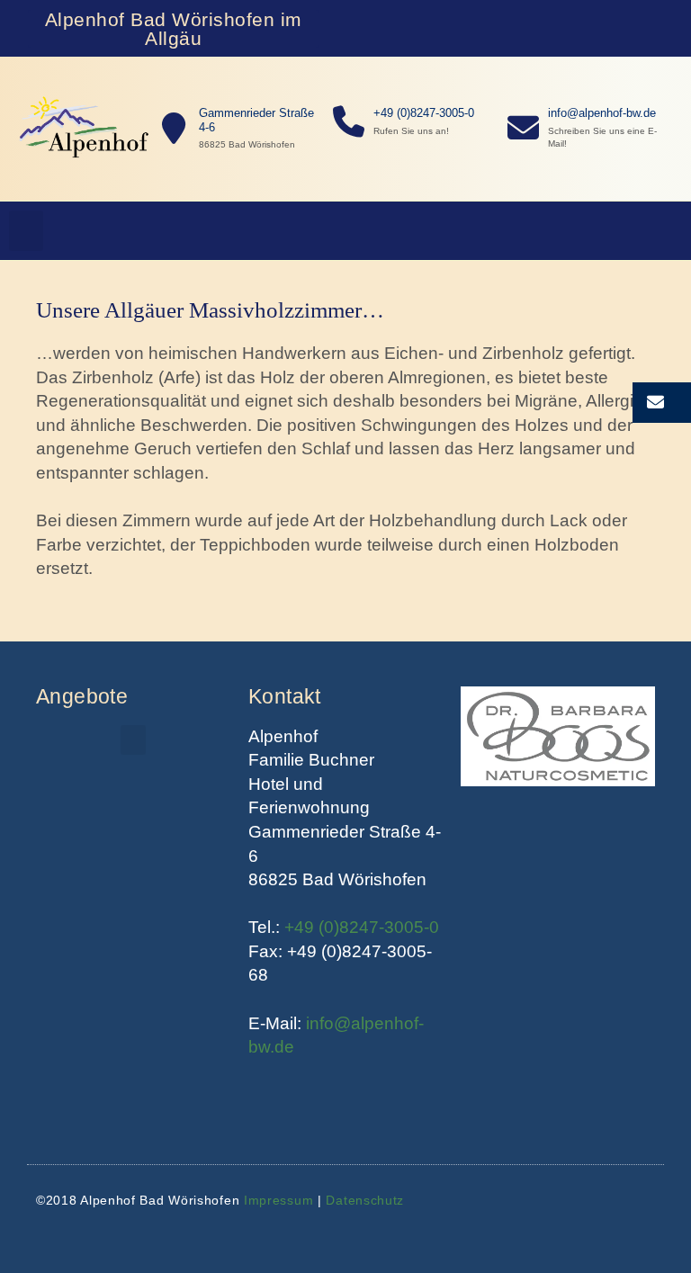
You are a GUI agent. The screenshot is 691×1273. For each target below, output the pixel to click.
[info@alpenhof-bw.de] (523, 128)
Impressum (278, 1200)
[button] (26, 231)
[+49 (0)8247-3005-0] (348, 122)
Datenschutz (365, 1200)
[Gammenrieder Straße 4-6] (174, 129)
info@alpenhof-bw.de (602, 113)
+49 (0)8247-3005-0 (423, 113)
